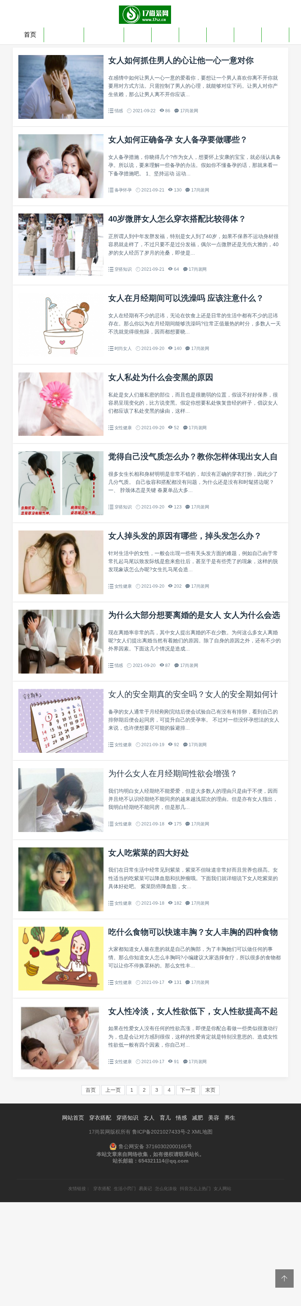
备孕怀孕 (123, 190)
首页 (30, 34)
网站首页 (73, 1118)
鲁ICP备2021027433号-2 (161, 1132)
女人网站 (222, 1188)
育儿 (165, 34)
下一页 (188, 1090)
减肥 (220, 34)
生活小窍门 (125, 1188)
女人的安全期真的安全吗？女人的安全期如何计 (193, 694)
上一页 (113, 1090)
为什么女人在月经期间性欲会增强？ (172, 773)
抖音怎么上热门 (195, 1188)
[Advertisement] (150, 1253)
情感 (192, 34)
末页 (210, 1090)
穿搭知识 (103, 34)
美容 (248, 34)
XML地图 (202, 1132)
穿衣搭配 (63, 34)
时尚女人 (123, 348)
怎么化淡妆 (166, 1188)
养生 (275, 34)
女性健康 (123, 427)
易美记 (145, 1188)
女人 (137, 34)
